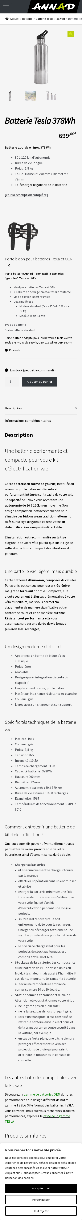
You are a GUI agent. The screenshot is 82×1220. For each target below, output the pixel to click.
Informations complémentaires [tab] (28, 420)
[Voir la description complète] (26, 195)
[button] (70, 34)
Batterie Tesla (44, 19)
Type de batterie (16, 325)
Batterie (27, 19)
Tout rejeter (41, 1211)
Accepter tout (41, 1188)
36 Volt (61, 19)
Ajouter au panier (39, 381)
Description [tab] (13, 408)
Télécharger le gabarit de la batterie (41, 185)
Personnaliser (41, 1200)
